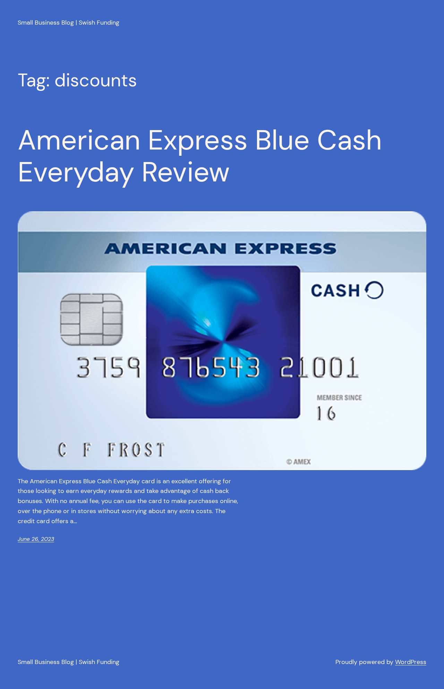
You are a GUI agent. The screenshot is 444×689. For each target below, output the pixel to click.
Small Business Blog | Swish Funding (68, 22)
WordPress (410, 662)
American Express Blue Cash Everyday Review (200, 156)
